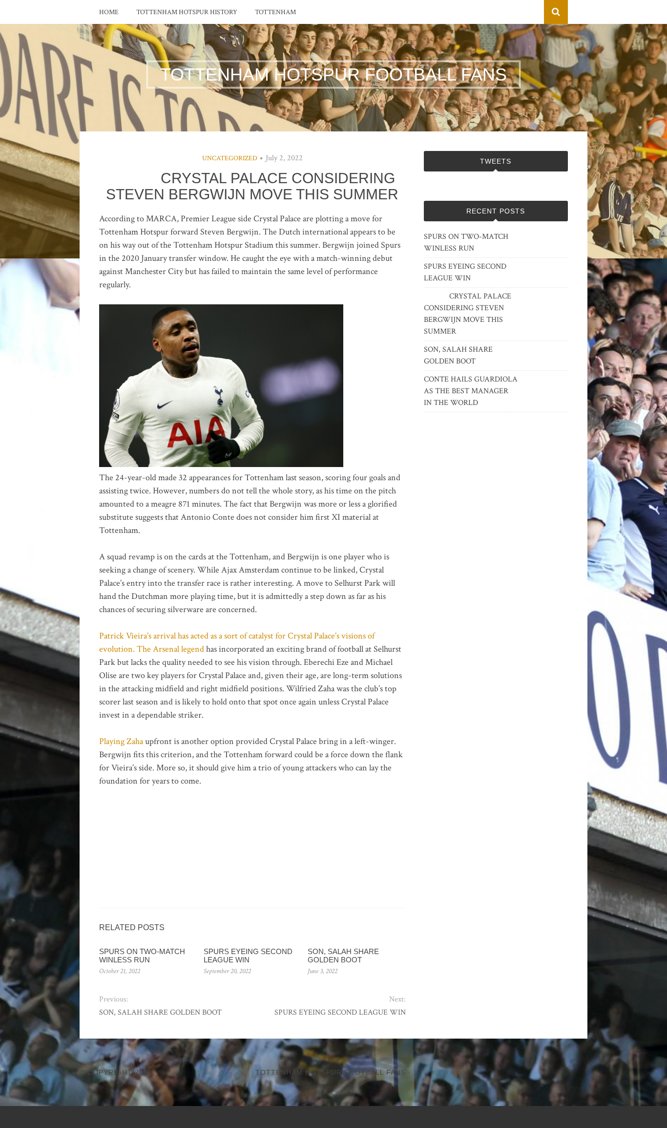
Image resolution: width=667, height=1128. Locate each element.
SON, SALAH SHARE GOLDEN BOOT (343, 955)
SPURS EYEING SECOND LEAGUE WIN (248, 955)
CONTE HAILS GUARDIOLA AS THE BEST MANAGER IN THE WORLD (471, 391)
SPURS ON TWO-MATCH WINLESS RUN (142, 955)
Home (109, 12)
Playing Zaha (121, 741)
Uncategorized (229, 158)
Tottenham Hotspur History (186, 12)
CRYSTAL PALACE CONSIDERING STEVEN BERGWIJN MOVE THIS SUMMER (467, 314)
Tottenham (275, 12)
